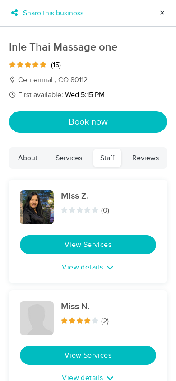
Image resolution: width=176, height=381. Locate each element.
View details (82, 267)
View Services (88, 244)
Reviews (145, 158)
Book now (88, 121)
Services (69, 158)
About (27, 158)
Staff (107, 158)
